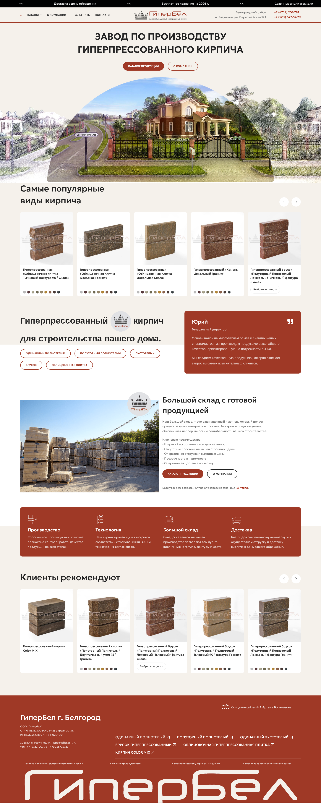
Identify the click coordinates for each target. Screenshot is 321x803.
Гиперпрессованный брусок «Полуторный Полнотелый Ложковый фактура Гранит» (271, 650)
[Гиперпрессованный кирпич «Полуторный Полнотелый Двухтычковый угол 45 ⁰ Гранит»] (103, 615)
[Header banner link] (160, 3)
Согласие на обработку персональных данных (196, 763)
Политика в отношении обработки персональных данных (54, 763)
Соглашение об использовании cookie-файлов (267, 763)
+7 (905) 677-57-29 (287, 17)
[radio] (24, 292)
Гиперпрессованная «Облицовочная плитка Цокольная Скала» (154, 274)
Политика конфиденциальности (125, 763)
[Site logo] (160, 14)
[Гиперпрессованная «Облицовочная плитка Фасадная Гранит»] (103, 238)
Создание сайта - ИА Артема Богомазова (261, 707)
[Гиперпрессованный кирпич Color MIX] (46, 615)
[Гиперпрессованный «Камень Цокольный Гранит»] (217, 238)
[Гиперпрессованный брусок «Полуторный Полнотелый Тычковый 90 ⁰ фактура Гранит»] (217, 615)
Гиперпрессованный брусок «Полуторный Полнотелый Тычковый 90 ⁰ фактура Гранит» (217, 650)
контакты (242, 487)
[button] (284, 202)
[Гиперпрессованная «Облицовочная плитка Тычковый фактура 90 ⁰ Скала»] (46, 238)
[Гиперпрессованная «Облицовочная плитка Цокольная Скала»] (160, 238)
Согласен (306, 796)
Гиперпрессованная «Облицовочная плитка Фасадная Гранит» (97, 274)
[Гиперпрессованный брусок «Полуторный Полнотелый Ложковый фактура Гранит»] (274, 615)
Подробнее (285, 796)
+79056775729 (59, 746)
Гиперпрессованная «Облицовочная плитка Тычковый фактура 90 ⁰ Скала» (46, 274)
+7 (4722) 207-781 (286, 12)
